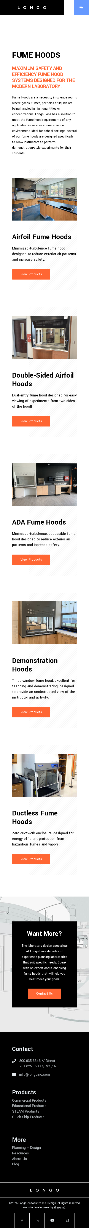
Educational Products (29, 1106)
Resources (20, 1153)
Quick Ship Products (28, 1117)
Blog (15, 1164)
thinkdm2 (59, 1208)
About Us (19, 1159)
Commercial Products (29, 1100)
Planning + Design (26, 1148)
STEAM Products (25, 1111)
